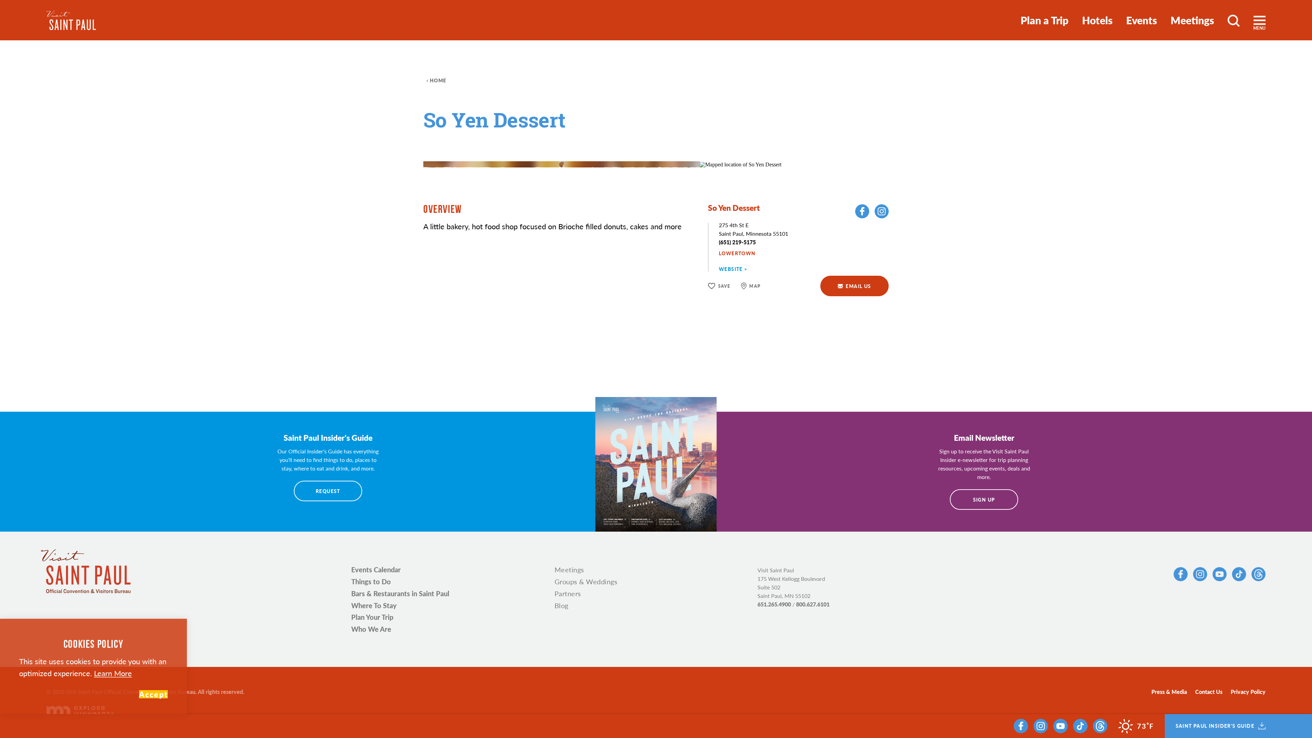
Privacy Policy (1248, 692)
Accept (153, 694)
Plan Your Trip (372, 617)
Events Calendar (376, 569)
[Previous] (666, 147)
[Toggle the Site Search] (1234, 20)
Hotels (1097, 20)
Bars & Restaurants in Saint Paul (400, 593)
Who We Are (371, 629)
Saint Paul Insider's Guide (1215, 726)
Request (328, 491)
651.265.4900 (774, 604)
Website (731, 268)
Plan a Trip (1044, 20)
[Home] (71, 20)
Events (1141, 20)
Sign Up (984, 499)
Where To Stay (374, 605)
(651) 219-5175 (737, 242)
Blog (562, 605)
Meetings (1192, 20)
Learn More (113, 673)
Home (438, 80)
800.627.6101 (813, 604)
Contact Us (1208, 692)
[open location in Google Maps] (740, 164)
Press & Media (1169, 692)
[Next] (684, 147)
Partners (568, 593)
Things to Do (371, 581)
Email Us (858, 286)
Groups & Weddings (586, 581)
